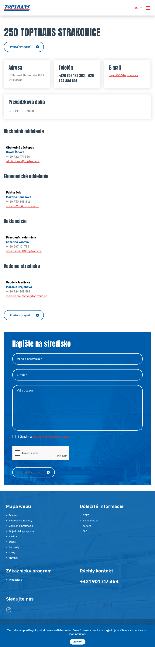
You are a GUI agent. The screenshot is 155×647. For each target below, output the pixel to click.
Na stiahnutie (90, 520)
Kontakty (14, 547)
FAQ (85, 531)
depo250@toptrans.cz (123, 75)
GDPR (86, 515)
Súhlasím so (44, 436)
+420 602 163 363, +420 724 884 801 (76, 78)
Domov (13, 515)
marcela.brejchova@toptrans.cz (26, 296)
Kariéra (87, 525)
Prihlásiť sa (15, 579)
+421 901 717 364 (99, 581)
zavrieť (78, 641)
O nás (12, 541)
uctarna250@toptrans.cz (22, 206)
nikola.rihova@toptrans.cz (23, 161)
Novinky (13, 557)
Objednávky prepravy (21, 531)
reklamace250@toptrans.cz (24, 251)
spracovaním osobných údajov (51, 436)
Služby (13, 536)
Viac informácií (77, 634)
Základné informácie (21, 525)
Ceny (12, 552)
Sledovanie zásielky (20, 520)
